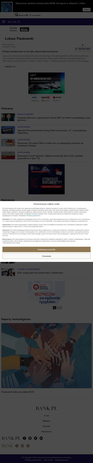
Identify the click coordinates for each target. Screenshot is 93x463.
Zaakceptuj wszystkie (46, 249)
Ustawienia (46, 256)
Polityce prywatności (33, 215)
